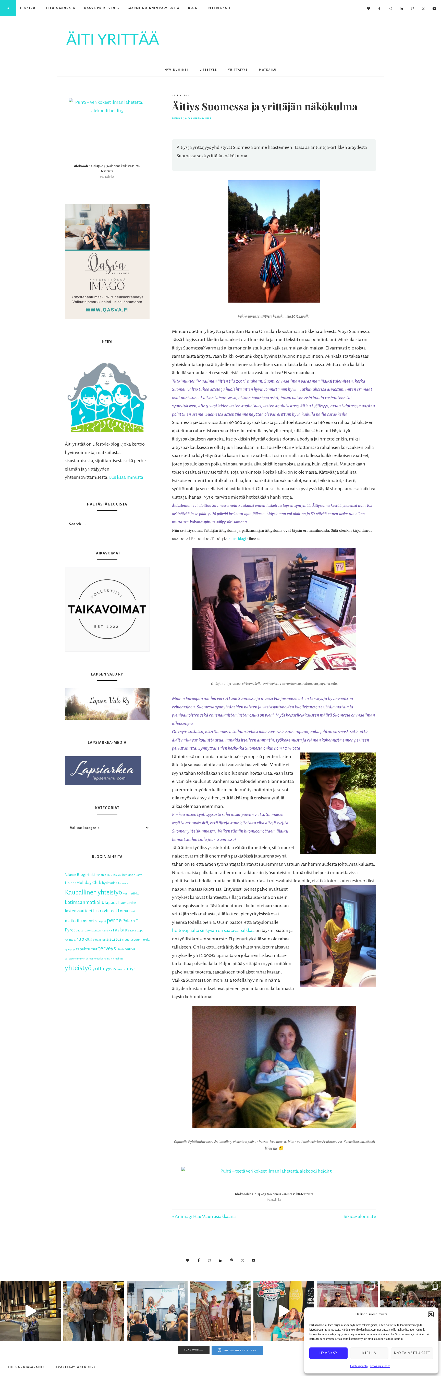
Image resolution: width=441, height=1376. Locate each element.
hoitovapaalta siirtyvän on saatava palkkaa (213, 930)
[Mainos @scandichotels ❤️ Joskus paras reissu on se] (30, 1311)
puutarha (81, 930)
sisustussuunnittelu (136, 939)
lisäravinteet (105, 910)
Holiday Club (89, 882)
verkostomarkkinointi (98, 958)
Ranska (107, 930)
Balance (70, 875)
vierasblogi (117, 958)
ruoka (83, 939)
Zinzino (118, 969)
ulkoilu (121, 949)
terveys (107, 948)
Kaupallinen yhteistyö (93, 892)
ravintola (70, 939)
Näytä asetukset (412, 1353)
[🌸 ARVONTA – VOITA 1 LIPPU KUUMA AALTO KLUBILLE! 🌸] (283, 1311)
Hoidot (70, 883)
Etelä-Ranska (114, 875)
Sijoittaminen (98, 939)
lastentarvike (127, 903)
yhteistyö (78, 968)
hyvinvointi (109, 883)
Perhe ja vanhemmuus (192, 118)
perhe (114, 920)
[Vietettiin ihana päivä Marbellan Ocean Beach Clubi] (220, 1311)
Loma (123, 910)
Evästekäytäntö (359, 1366)
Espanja (101, 875)
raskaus (121, 929)
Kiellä (369, 1353)
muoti (88, 921)
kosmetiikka (131, 893)
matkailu (73, 920)
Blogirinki (86, 874)
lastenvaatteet (78, 910)
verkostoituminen (75, 958)
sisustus (113, 939)
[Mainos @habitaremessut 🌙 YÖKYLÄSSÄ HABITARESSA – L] (157, 1311)
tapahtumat (86, 949)
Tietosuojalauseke (380, 1366)
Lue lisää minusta (126, 477)
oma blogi (237, 538)
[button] (430, 1314)
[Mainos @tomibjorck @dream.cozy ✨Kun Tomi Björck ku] (93, 1311)
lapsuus (111, 903)
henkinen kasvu (132, 875)
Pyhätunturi (94, 930)
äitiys (130, 968)
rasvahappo (136, 930)
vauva (130, 949)
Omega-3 (100, 921)
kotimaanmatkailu (84, 902)
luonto (132, 911)
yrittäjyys (102, 968)
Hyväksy (328, 1353)
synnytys (70, 949)
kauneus (123, 883)
